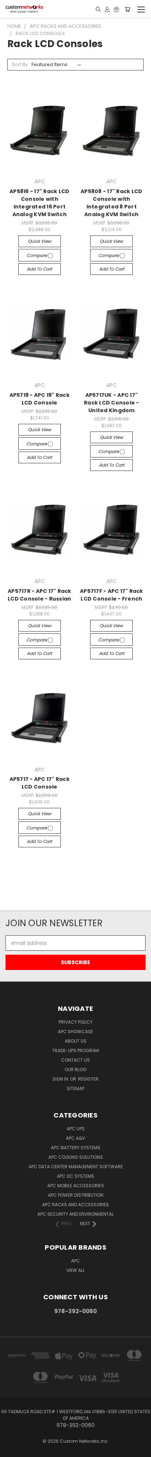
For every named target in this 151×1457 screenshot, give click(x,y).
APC (75, 1261)
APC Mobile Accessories (75, 1185)
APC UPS (76, 1129)
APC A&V (75, 1138)
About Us (75, 1041)
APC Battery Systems (75, 1147)
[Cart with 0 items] (127, 9)
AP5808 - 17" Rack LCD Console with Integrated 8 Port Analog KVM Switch (111, 203)
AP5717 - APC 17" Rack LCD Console (40, 782)
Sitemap (75, 1088)
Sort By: (20, 64)
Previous (11, 1450)
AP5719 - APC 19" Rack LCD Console (40, 398)
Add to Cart (39, 269)
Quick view (39, 241)
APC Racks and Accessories (75, 1204)
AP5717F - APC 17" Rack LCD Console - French (111, 594)
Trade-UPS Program (75, 1050)
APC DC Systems (75, 1176)
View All (75, 1270)
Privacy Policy (76, 1022)
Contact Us (75, 1060)
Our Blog (75, 1069)
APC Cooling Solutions (75, 1157)
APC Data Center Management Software (76, 1166)
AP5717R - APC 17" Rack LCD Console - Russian (39, 594)
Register (88, 1079)
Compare (37, 255)
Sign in (60, 1079)
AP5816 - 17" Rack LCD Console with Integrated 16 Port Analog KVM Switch (39, 203)
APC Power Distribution (75, 1195)
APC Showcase (75, 1031)
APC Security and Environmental (75, 1214)
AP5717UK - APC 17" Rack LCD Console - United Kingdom (111, 402)
